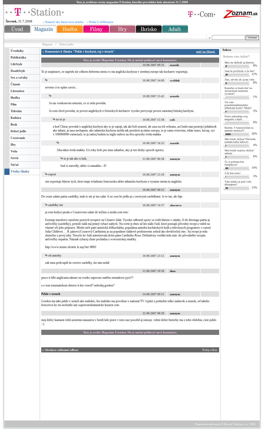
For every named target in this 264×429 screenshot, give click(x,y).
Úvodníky (17, 51)
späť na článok (206, 51)
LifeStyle (16, 64)
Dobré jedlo (66, 44)
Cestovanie (18, 138)
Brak (14, 124)
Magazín (47, 44)
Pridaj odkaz (210, 349)
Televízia (16, 111)
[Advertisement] (90, 385)
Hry (13, 144)
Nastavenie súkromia (207, 424)
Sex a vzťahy (19, 77)
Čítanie (15, 84)
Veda (14, 151)
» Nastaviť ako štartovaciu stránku (63, 22)
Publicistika (18, 57)
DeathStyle (18, 71)
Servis (15, 158)
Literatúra (17, 91)
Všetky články (20, 171)
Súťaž (15, 165)
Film (13, 104)
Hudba (15, 98)
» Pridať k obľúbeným (100, 22)
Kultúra (16, 118)
